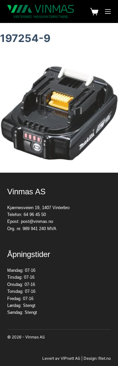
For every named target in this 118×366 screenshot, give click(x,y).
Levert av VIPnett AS (61, 358)
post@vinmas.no (37, 221)
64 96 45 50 (35, 214)
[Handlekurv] (94, 12)
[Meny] (108, 11)
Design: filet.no (97, 358)
